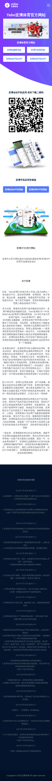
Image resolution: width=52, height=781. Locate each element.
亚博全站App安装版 (14, 189)
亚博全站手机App (14, 58)
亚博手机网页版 (38, 49)
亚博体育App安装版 (38, 189)
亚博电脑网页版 (14, 49)
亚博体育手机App (38, 58)
